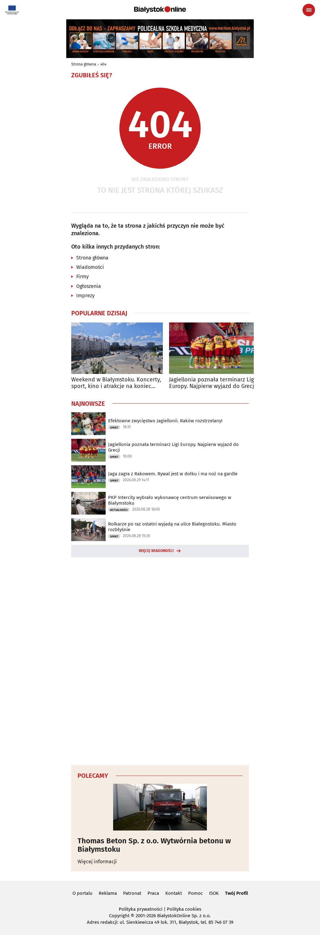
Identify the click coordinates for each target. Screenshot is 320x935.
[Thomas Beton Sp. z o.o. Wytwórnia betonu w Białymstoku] (160, 807)
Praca (153, 893)
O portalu (82, 893)
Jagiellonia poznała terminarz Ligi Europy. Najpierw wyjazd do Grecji (212, 383)
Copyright (119, 915)
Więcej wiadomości (156, 551)
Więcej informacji (97, 862)
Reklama (108, 893)
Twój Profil (236, 893)
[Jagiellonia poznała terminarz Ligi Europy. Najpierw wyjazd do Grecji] (215, 348)
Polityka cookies (184, 909)
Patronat (132, 893)
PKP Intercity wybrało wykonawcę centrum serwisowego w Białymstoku (169, 500)
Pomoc (195, 893)
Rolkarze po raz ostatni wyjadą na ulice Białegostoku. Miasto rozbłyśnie (172, 526)
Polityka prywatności (140, 909)
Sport (114, 427)
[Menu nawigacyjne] (308, 10)
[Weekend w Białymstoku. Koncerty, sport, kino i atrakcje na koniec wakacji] (117, 348)
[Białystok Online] (160, 9)
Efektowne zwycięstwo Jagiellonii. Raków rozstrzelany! (165, 421)
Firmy (82, 276)
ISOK (214, 893)
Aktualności (119, 509)
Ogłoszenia (88, 286)
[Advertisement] (160, 660)
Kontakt (173, 893)
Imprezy (85, 295)
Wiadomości (90, 267)
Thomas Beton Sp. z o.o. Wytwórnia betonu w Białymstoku (154, 845)
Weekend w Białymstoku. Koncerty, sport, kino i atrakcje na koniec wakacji (116, 383)
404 (103, 64)
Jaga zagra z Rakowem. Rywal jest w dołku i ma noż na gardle (173, 474)
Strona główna (83, 64)
